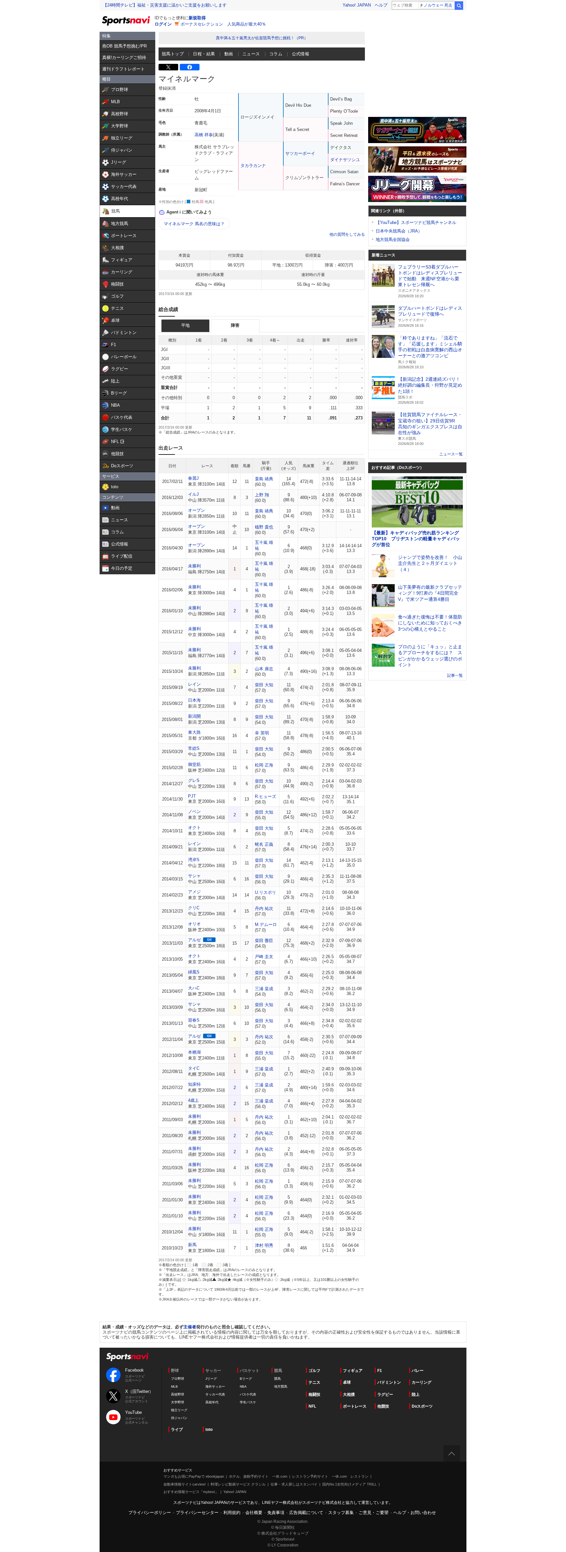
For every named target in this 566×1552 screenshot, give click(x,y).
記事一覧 (455, 675)
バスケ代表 (248, 1394)
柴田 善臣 (264, 940)
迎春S (193, 1020)
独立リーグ (179, 1410)
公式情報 (301, 53)
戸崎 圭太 (264, 956)
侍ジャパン (179, 1418)
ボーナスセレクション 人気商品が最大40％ (223, 24)
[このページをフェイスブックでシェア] (189, 67)
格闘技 (314, 1394)
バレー (418, 1370)
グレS (193, 780)
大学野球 (177, 1402)
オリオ (194, 923)
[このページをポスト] (168, 67)
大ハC (193, 988)
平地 (185, 325)
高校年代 (211, 1402)
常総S (193, 748)
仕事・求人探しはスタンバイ (294, 1484)
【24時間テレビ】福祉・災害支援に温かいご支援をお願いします (165, 5)
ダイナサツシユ (345, 159)
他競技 (383, 1406)
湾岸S (193, 859)
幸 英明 (262, 732)
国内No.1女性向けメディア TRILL (349, 1484)
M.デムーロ (266, 924)
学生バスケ (248, 1402)
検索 (459, 5)
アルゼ (194, 939)
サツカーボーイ (300, 153)
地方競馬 (280, 1386)
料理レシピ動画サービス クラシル (238, 1484)
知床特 (194, 1084)
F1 (379, 1370)
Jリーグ (211, 1378)
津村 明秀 (264, 1245)
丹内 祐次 (264, 908)
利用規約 (231, 1512)
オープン (196, 510)
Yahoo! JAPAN (357, 5)
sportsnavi (127, 1357)
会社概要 (253, 1512)
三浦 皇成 (264, 988)
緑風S (193, 972)
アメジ (194, 891)
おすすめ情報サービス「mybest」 (190, 1492)
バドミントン (389, 1382)
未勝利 (194, 566)
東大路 (194, 732)
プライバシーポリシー (149, 1512)
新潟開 (194, 716)
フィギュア (353, 1370)
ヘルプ (381, 5)
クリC (193, 907)
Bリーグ (246, 1378)
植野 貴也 (264, 527)
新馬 (192, 1244)
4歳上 (193, 1100)
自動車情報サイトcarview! (184, 1484)
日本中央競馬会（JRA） (399, 231)
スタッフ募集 (341, 1512)
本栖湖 (194, 1052)
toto (209, 1429)
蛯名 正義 (264, 844)
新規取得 (197, 17)
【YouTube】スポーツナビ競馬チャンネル (416, 222)
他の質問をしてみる (347, 234)
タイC (193, 1068)
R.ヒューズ (265, 796)
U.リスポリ (265, 892)
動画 (228, 53)
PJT (192, 796)
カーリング (421, 1382)
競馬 (277, 1378)
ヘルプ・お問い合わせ (414, 1512)
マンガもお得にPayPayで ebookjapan (193, 1476)
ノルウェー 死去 (438, 5)
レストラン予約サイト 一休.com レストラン (330, 1476)
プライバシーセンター (197, 1512)
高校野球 (177, 1394)
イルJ (193, 494)
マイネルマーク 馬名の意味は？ (194, 223)
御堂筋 (194, 764)
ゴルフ (314, 1370)
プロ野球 (177, 1378)
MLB (174, 1386)
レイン (194, 684)
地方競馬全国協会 (393, 239)
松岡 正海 (264, 765)
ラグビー (385, 1394)
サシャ (194, 875)
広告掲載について (306, 1512)
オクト (194, 827)
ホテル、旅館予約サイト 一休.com (258, 1476)
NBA (243, 1386)
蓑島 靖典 (264, 478)
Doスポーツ (422, 1406)
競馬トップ (173, 53)
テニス (314, 1382)
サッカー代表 (215, 1394)
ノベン (194, 811)
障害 (235, 325)
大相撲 (349, 1394)
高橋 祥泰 (204, 134)
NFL (312, 1406)
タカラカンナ (253, 165)
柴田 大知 (264, 684)
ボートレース (355, 1406)
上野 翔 (262, 494)
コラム (275, 53)
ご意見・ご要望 (373, 1512)
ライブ (177, 1429)
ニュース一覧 (451, 454)
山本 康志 (264, 668)
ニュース (251, 53)
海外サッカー (215, 1386)
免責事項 (275, 1512)
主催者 (189, 1326)
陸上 (416, 1394)
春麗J (193, 478)
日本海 (194, 700)
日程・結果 (204, 53)
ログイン (163, 24)
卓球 (347, 1382)
